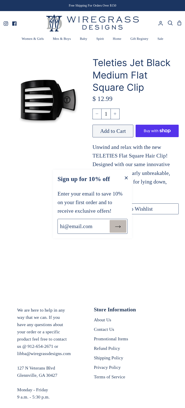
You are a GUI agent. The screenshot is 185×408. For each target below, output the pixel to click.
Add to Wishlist (135, 209)
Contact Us (104, 329)
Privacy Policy (107, 367)
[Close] (126, 177)
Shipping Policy (108, 357)
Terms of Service (109, 376)
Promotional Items (111, 338)
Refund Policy (107, 348)
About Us (102, 319)
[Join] (118, 226)
